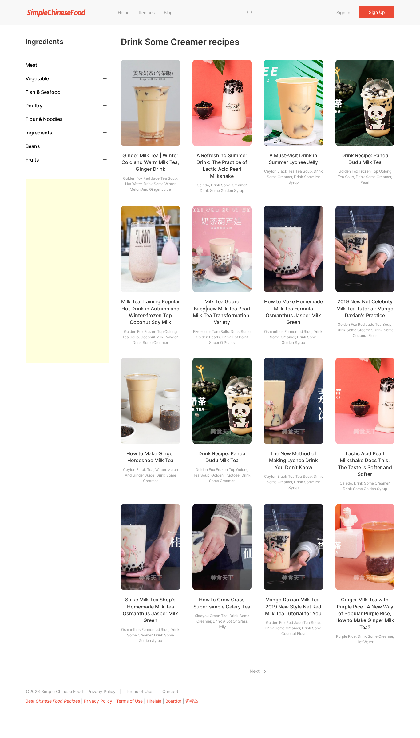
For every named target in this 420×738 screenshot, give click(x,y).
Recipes (147, 12)
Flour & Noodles (44, 119)
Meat (31, 65)
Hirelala (154, 701)
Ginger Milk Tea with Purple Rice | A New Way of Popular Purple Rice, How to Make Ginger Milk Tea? (364, 613)
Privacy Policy (101, 691)
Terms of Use (139, 691)
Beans (33, 146)
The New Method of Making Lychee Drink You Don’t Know (293, 460)
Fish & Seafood (43, 92)
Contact (170, 691)
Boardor (173, 701)
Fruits (32, 160)
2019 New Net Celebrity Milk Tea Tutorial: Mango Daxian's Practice (365, 308)
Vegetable (37, 78)
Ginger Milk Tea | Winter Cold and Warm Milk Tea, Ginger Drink (150, 162)
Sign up (377, 12)
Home (123, 12)
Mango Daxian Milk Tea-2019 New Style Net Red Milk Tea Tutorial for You (293, 606)
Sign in (343, 12)
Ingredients (39, 133)
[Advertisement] (67, 271)
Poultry (34, 105)
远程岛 (191, 701)
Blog (168, 12)
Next (255, 671)
